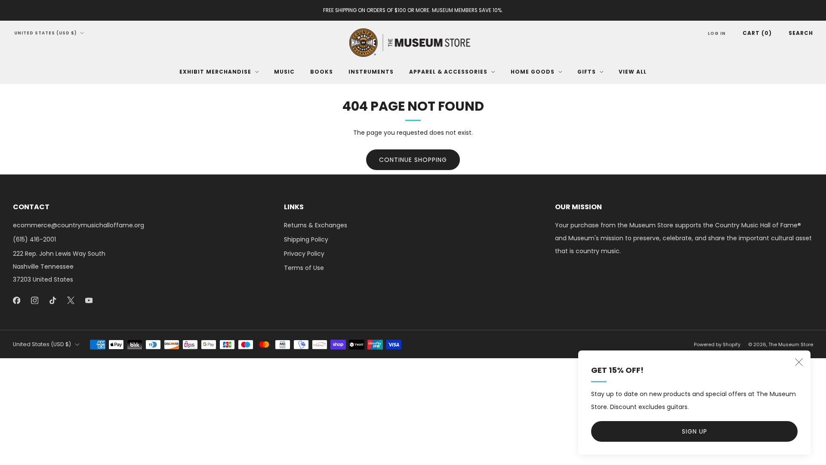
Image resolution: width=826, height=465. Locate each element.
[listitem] (413, 10)
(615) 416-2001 (34, 239)
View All (633, 71)
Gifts (586, 71)
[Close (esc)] (799, 362)
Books (321, 71)
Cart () (757, 33)
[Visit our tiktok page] (52, 300)
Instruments (371, 71)
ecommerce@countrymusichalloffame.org (78, 225)
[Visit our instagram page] (34, 300)
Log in (717, 33)
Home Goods (533, 71)
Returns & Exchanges (315, 225)
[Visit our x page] (71, 300)
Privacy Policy (304, 253)
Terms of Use (304, 268)
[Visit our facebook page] (16, 300)
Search (801, 33)
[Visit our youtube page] (89, 300)
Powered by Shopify (717, 344)
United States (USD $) (45, 33)
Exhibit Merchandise (215, 71)
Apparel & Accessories (448, 71)
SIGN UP (694, 431)
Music (284, 71)
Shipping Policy (306, 239)
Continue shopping (413, 159)
